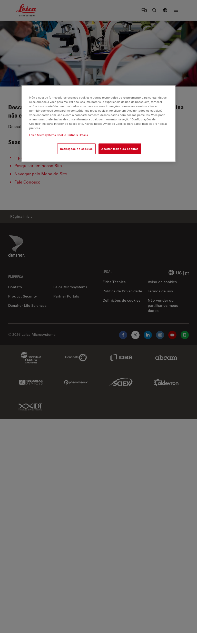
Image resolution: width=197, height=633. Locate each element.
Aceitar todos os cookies (120, 149)
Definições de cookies (76, 149)
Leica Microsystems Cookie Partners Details (58, 135)
